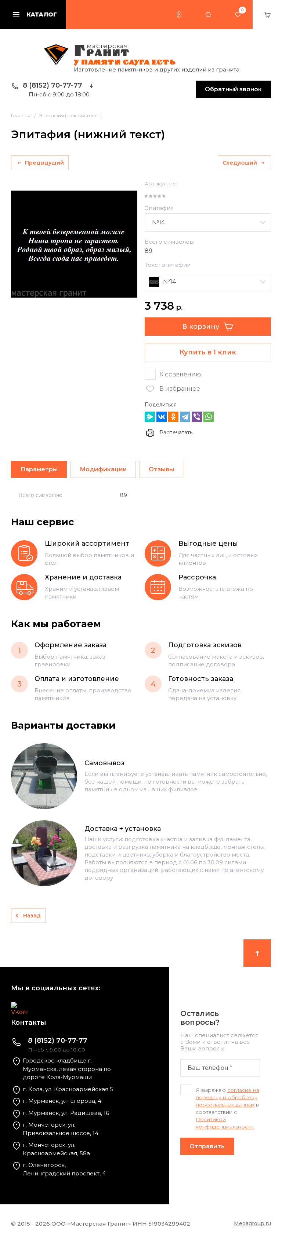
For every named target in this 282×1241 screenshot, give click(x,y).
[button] (179, 14)
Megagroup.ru (252, 1223)
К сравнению (180, 374)
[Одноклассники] (173, 417)
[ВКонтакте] (161, 417)
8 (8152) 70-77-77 (52, 85)
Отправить (207, 1146)
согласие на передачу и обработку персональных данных (227, 1097)
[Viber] (197, 417)
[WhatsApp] (208, 417)
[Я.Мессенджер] (150, 417)
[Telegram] (185, 417)
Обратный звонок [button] (233, 89)
